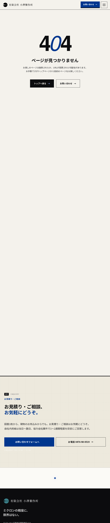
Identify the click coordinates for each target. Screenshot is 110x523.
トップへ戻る (42, 83)
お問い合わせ (90, 4)
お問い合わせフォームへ (29, 441)
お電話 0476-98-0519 (80, 441)
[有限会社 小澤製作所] (18, 4)
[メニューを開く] (104, 5)
